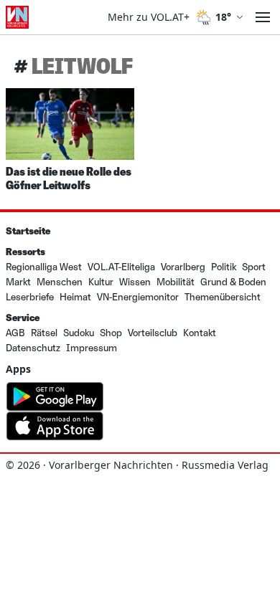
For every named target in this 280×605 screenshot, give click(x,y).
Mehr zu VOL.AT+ (149, 17)
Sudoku (78, 333)
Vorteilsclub (152, 333)
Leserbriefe (30, 297)
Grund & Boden (233, 282)
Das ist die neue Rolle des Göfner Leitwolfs (68, 178)
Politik (223, 267)
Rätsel (44, 333)
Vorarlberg (183, 267)
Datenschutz (33, 348)
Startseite (28, 231)
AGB (15, 333)
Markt (18, 282)
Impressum (91, 348)
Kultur (100, 282)
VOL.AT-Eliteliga (121, 267)
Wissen (135, 282)
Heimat (75, 297)
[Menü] (262, 17)
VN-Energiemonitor (138, 297)
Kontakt (199, 333)
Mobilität (176, 282)
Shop (111, 333)
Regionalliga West (44, 267)
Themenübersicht (223, 297)
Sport (254, 267)
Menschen (60, 282)
